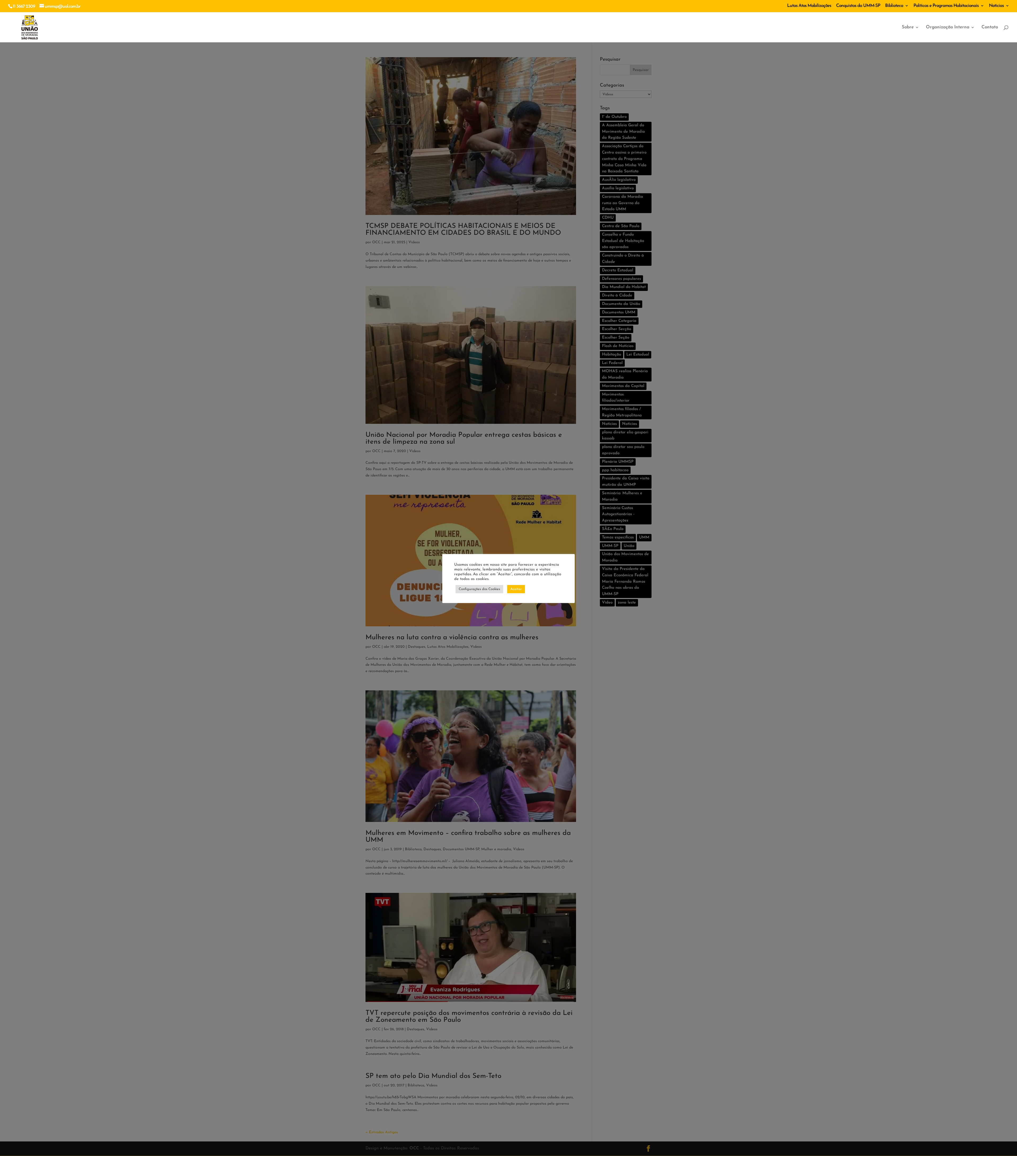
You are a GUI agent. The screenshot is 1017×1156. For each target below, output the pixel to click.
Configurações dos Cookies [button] (479, 589)
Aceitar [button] (516, 589)
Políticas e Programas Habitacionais (946, 5)
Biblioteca (894, 5)
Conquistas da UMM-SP (858, 5)
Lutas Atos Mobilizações (809, 5)
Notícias (996, 5)
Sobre (908, 27)
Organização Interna (947, 27)
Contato (990, 27)
